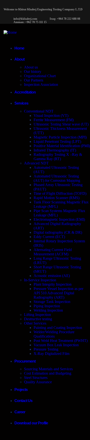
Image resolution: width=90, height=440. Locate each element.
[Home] (10, 32)
